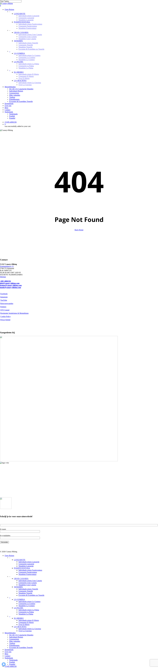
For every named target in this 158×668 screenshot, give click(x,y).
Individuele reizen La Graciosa (30, 629)
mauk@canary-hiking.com (10, 287)
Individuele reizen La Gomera (29, 602)
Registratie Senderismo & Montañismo (14, 313)
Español (12, 664)
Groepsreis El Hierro (26, 622)
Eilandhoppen (14, 645)
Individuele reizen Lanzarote (29, 562)
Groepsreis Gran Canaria (28, 583)
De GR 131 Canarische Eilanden (21, 635)
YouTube (3, 300)
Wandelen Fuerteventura (27, 574)
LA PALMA (18, 608)
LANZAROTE (19, 560)
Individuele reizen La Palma (29, 610)
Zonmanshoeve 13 (7, 266)
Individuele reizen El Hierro (29, 620)
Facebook (4, 294)
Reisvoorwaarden (6, 303)
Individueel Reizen (16, 637)
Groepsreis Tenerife (26, 591)
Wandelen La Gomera (27, 606)
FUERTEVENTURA (22, 568)
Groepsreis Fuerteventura (28, 572)
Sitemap (3, 277)
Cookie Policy (5, 316)
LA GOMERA (19, 599)
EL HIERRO (19, 618)
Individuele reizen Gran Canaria (30, 581)
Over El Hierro (24, 625)
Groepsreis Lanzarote (26, 564)
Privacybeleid (5, 320)
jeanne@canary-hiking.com (11, 285)
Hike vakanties (14, 641)
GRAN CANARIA (21, 579)
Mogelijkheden (10, 633)
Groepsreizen (14, 639)
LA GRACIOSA (20, 627)
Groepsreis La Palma (26, 612)
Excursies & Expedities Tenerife (21, 647)
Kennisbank (9, 650)
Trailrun (12, 643)
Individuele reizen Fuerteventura (30, 570)
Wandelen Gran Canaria (27, 585)
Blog (6, 654)
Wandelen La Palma (26, 614)
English (12, 662)
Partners (3, 307)
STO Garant (4, 310)
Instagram (4, 297)
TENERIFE (18, 587)
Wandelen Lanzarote (26, 566)
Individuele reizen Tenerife (28, 589)
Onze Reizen (9, 556)
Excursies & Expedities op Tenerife (31, 595)
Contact (7, 656)
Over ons (8, 652)
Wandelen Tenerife (25, 593)
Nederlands (9, 658)
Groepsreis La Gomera (27, 604)
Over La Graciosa (25, 631)
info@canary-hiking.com (9, 283)
